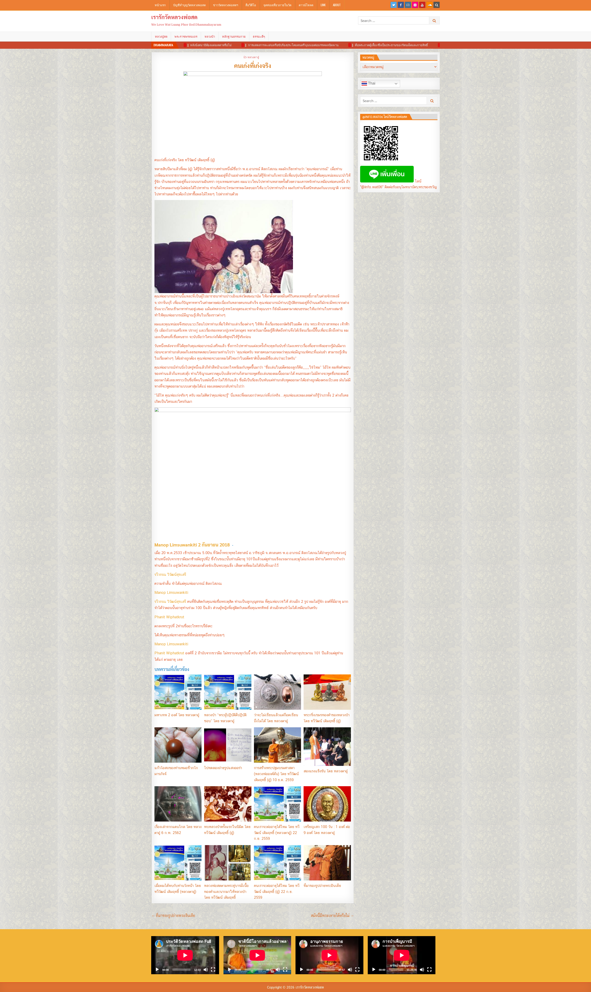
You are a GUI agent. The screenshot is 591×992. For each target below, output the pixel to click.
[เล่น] (157, 969)
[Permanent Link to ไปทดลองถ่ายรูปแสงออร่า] (227, 745)
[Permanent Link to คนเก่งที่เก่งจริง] (252, 113)
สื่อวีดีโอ (250, 5)
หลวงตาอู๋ (253, 57)
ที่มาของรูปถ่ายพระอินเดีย (322, 885)
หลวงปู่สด (161, 36)
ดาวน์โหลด (306, 5)
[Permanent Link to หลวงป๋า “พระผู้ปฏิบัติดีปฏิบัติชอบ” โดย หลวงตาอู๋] (227, 692)
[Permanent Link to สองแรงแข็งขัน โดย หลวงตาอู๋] (327, 746)
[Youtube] (422, 5)
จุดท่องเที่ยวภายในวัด (277, 5)
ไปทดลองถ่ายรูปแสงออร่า (223, 768)
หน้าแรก (160, 5)
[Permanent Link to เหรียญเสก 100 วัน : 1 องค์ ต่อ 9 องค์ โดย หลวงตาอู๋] (327, 804)
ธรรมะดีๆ (259, 36)
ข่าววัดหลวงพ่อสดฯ (225, 5)
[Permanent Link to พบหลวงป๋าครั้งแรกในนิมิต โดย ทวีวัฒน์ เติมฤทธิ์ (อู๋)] (227, 804)
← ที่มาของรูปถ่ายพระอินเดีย (173, 915)
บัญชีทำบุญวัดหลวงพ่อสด (189, 5)
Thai (371, 83)
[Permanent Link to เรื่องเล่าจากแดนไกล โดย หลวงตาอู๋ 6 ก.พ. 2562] (178, 804)
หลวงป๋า (210, 36)
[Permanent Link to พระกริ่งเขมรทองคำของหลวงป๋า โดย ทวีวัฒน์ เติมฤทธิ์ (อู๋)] (327, 692)
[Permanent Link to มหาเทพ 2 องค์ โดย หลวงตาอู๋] (178, 692)
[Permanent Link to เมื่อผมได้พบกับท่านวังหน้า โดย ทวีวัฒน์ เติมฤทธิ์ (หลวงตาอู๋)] (178, 862)
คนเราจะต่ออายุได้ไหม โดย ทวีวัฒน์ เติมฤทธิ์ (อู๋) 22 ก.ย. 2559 (276, 891)
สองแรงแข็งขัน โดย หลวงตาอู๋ (326, 771)
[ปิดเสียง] (205, 969)
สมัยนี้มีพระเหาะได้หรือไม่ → (332, 915)
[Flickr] (415, 5)
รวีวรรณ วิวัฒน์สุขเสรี (170, 574)
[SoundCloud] (429, 5)
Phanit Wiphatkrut (169, 617)
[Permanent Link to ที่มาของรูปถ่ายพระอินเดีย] (327, 862)
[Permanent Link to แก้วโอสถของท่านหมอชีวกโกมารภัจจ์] (178, 745)
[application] (185, 955)
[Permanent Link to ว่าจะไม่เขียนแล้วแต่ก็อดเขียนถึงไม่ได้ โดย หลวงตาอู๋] (277, 692)
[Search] (437, 5)
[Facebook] (401, 5)
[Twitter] (394, 5)
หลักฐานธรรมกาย (234, 36)
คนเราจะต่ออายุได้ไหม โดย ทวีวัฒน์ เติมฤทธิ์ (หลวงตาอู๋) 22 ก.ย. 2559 (276, 833)
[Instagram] (408, 5)
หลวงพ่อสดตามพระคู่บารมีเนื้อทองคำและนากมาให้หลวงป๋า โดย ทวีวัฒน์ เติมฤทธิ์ (226, 891)
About (337, 5)
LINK (323, 5)
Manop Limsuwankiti (171, 592)
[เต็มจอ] (213, 969)
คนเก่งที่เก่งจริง (252, 65)
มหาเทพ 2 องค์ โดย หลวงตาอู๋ (176, 715)
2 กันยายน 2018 (214, 545)
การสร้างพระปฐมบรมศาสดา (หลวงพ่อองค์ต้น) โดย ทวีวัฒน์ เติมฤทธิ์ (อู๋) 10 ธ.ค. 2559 (276, 774)
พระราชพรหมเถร (186, 36)
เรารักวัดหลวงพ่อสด (174, 17)
